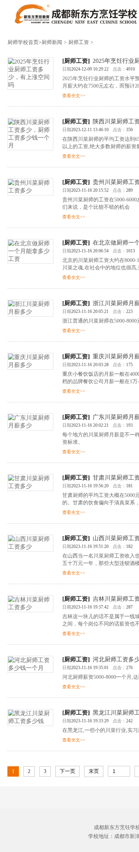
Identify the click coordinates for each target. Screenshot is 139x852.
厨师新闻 (52, 42)
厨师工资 (78, 42)
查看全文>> (73, 95)
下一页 (67, 771)
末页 (94, 771)
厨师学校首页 (23, 42)
